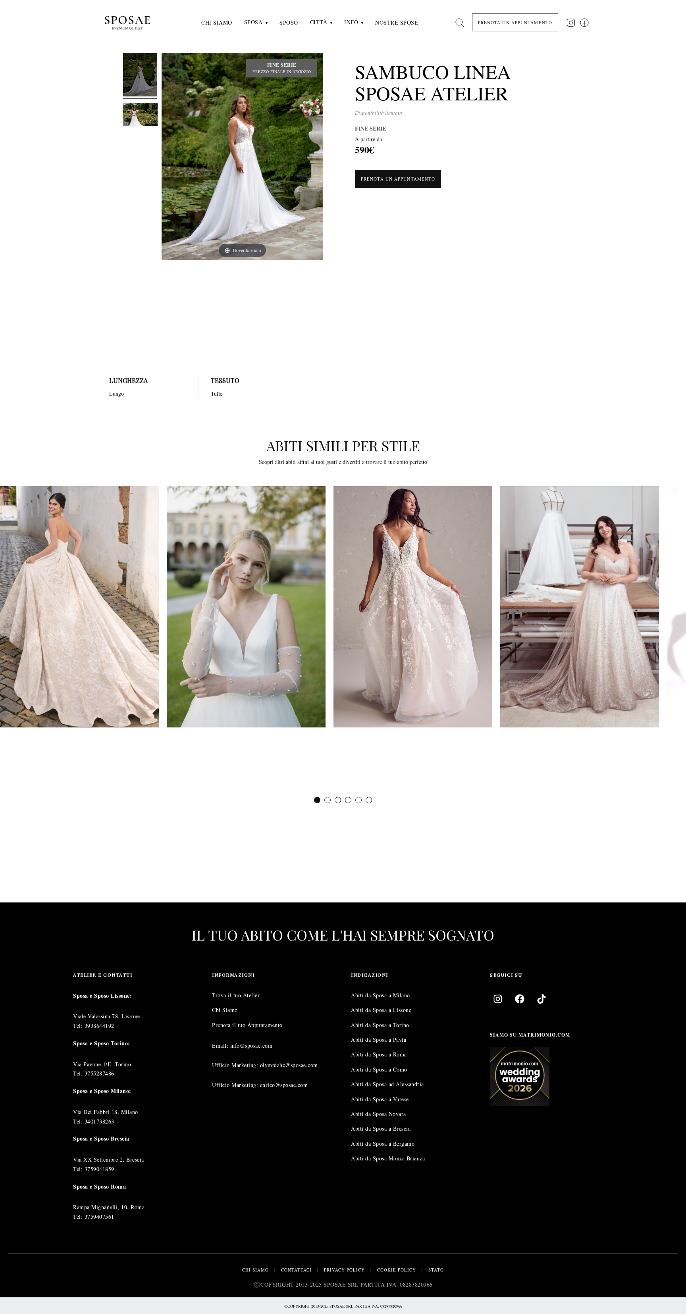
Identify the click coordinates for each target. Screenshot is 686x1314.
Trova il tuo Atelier (236, 995)
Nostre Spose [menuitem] (396, 22)
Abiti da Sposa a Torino (380, 1025)
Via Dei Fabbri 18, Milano (105, 1112)
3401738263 (99, 1121)
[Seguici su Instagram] (571, 22)
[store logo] (133, 22)
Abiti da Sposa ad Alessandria (387, 1084)
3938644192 (99, 1025)
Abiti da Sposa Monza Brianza (388, 1158)
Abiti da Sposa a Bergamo (382, 1143)
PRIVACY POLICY (344, 1270)
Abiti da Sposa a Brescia (380, 1128)
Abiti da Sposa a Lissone (381, 1010)
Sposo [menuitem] (288, 22)
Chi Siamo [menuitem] (216, 22)
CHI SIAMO (255, 1270)
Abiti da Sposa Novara (378, 1114)
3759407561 (99, 1216)
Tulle (216, 393)
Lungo (116, 393)
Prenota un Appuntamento (398, 179)
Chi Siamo (225, 1010)
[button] (317, 800)
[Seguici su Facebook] (584, 22)
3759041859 (99, 1169)
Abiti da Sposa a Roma (379, 1054)
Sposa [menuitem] (253, 22)
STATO (436, 1270)
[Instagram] (498, 999)
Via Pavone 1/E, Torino (102, 1064)
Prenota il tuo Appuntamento (247, 1025)
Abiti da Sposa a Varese (380, 1099)
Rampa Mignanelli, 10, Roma (109, 1207)
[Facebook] (520, 999)
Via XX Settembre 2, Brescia (108, 1159)
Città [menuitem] (319, 22)
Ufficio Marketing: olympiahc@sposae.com (265, 1065)
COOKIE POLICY (396, 1270)
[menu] (309, 22)
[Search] (459, 22)
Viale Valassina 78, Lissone (106, 1016)
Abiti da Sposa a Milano (380, 995)
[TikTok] (541, 999)
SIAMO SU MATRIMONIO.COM (530, 1034)
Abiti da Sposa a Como (379, 1069)
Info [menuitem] (351, 22)
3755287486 (99, 1073)
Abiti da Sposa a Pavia (378, 1039)
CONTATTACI (296, 1270)
